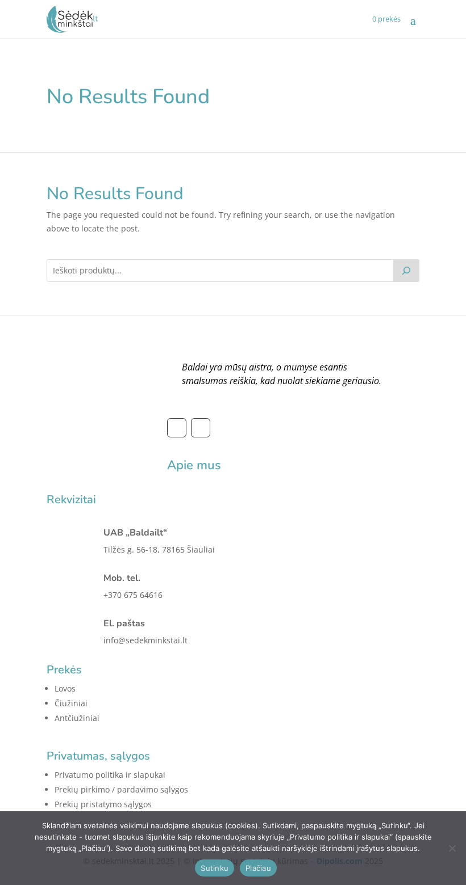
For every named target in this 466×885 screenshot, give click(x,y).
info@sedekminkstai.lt (145, 640)
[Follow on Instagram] (200, 427)
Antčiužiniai (77, 718)
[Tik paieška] (406, 270)
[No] (451, 848)
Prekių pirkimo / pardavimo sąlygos (121, 789)
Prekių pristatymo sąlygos (103, 804)
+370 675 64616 (133, 594)
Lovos (65, 688)
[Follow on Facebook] (176, 427)
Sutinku (214, 868)
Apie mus (194, 465)
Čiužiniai (71, 703)
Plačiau (258, 868)
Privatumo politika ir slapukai (110, 774)
